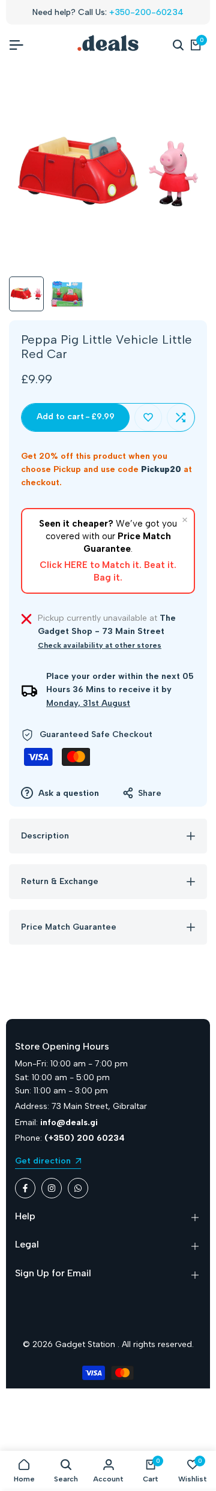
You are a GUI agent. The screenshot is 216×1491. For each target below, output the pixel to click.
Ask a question (67, 793)
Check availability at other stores (99, 645)
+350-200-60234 (146, 12)
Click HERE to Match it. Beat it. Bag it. (108, 571)
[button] (148, 417)
